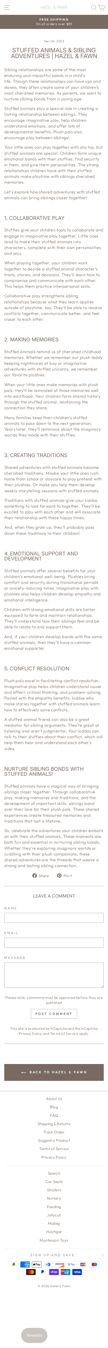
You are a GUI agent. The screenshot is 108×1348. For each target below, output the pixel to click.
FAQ (54, 1115)
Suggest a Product (54, 1140)
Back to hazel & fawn (57, 1072)
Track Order (54, 1132)
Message (15, 958)
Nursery (54, 1198)
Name (11, 908)
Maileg (54, 1223)
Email (11, 933)
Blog (54, 1107)
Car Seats (54, 1181)
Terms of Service (64, 1033)
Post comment (54, 1014)
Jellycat (54, 1215)
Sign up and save (52, 1255)
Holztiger (54, 1231)
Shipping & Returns (54, 1123)
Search (54, 1173)
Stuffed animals (19, 108)
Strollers (54, 1190)
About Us (54, 1098)
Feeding (54, 1206)
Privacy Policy (30, 1033)
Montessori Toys (54, 1240)
